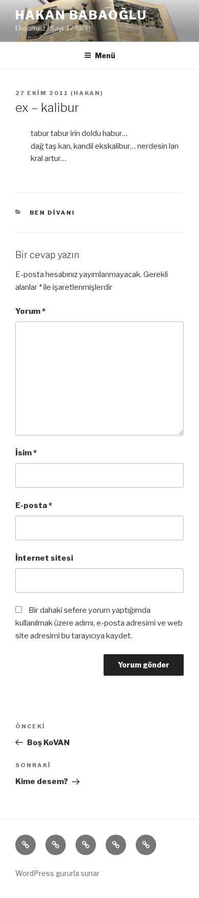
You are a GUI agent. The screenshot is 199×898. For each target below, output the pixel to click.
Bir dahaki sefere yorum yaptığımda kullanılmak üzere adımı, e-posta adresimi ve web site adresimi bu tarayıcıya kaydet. (99, 623)
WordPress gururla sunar (57, 873)
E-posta (33, 505)
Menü (105, 55)
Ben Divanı (53, 212)
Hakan (87, 93)
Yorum (30, 311)
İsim (26, 452)
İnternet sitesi (44, 558)
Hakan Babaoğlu (81, 15)
